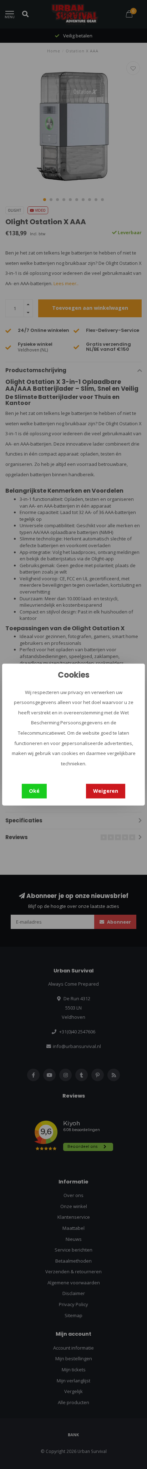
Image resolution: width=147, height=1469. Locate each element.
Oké (34, 790)
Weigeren (105, 790)
